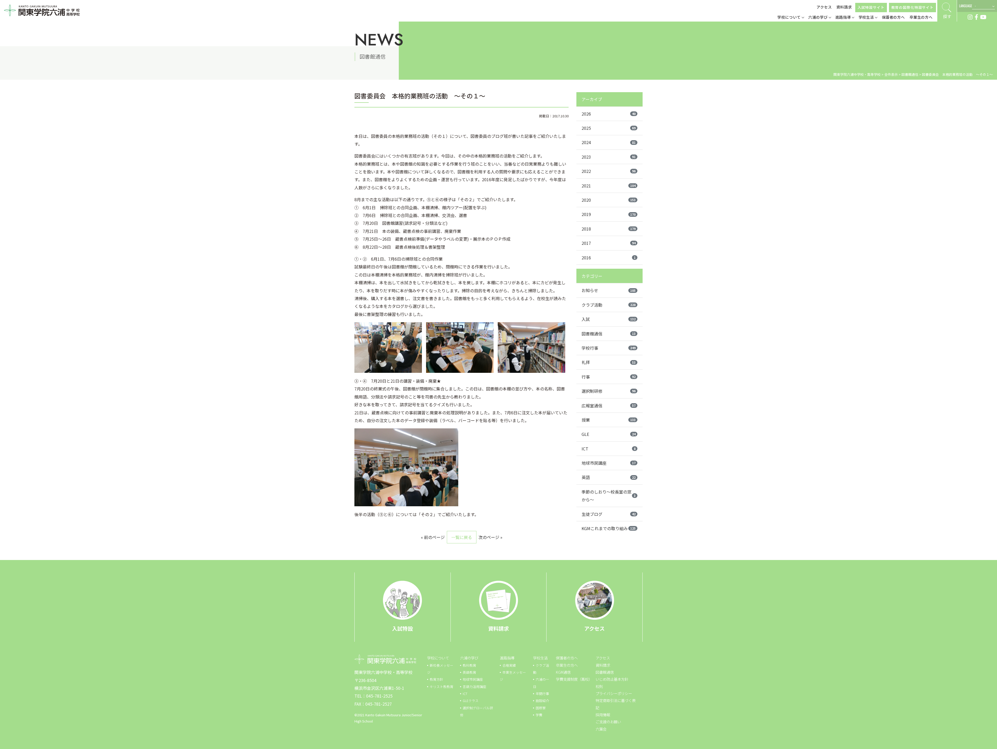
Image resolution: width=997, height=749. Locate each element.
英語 (609, 477)
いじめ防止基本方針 (612, 679)
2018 (609, 229)
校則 (599, 686)
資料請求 (844, 7)
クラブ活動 (609, 305)
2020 (609, 200)
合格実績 (509, 665)
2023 (609, 157)
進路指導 (507, 657)
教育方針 (436, 679)
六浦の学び (469, 657)
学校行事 (609, 348)
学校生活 (540, 657)
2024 (609, 142)
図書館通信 (609, 333)
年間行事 (542, 693)
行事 (609, 377)
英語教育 (469, 672)
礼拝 (609, 362)
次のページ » (490, 537)
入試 (609, 319)
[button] (790, 18)
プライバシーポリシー (614, 693)
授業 (609, 420)
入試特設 (402, 628)
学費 (539, 714)
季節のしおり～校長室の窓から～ (609, 496)
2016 (609, 257)
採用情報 (603, 714)
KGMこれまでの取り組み (609, 528)
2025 (609, 128)
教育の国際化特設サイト (912, 7)
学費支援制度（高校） (574, 679)
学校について (438, 657)
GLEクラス (471, 700)
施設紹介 (542, 700)
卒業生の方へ (567, 665)
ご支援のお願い (608, 721)
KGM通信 (563, 672)
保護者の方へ (567, 657)
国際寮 (541, 707)
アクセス (824, 7)
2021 (609, 186)
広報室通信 (609, 405)
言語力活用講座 (474, 686)
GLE (609, 434)
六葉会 (601, 729)
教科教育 (469, 665)
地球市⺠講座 (473, 679)
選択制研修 (609, 391)
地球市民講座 (609, 463)
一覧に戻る (461, 537)
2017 (609, 243)
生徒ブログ (609, 514)
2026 (609, 114)
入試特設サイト (871, 7)
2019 (609, 214)
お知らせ (609, 290)
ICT (609, 449)
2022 (609, 171)
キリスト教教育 (441, 686)
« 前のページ (433, 537)
